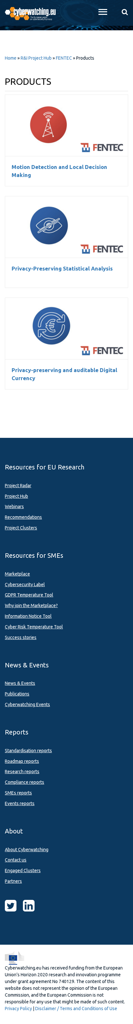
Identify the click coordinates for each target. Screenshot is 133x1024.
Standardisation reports (28, 750)
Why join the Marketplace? (31, 605)
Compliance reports (24, 782)
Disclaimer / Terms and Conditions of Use (76, 1008)
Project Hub (16, 496)
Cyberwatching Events (27, 704)
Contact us (15, 859)
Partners (13, 881)
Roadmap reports (22, 761)
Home (10, 58)
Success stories (20, 637)
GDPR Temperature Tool (29, 594)
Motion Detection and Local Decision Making (66, 125)
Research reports (22, 771)
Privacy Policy (18, 1008)
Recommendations (23, 517)
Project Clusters (21, 527)
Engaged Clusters (23, 870)
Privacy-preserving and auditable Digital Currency (66, 328)
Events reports (20, 803)
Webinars (14, 506)
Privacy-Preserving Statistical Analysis (67, 227)
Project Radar (18, 485)
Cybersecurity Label (25, 584)
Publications (17, 693)
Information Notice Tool (28, 616)
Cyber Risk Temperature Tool (34, 626)
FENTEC (64, 58)
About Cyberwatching (26, 849)
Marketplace (17, 573)
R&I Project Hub (36, 58)
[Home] (33, 13)
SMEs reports (18, 792)
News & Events (20, 683)
